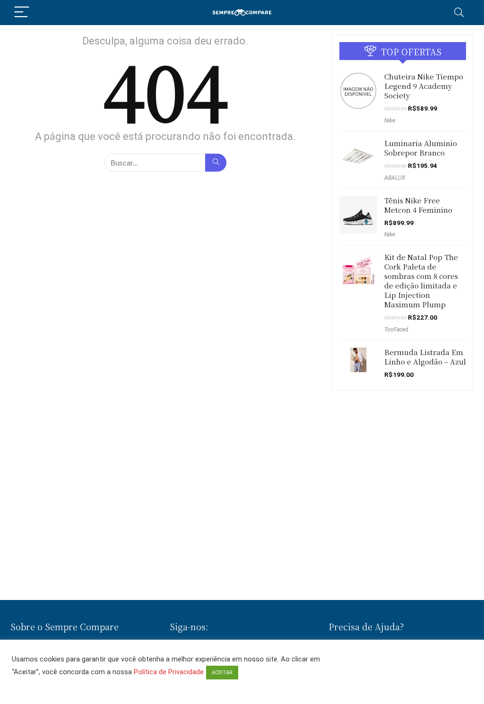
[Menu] (21, 12)
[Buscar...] (215, 163)
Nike (389, 120)
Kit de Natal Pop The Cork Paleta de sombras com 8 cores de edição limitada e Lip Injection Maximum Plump (421, 280)
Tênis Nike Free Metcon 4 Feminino (418, 205)
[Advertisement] (242, 567)
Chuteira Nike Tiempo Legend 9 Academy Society (423, 85)
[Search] (459, 12)
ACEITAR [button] (222, 672)
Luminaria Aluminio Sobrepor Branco (420, 147)
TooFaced (396, 329)
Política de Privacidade (169, 672)
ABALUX (394, 177)
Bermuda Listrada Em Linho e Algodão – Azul (425, 356)
